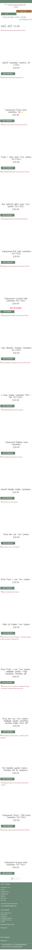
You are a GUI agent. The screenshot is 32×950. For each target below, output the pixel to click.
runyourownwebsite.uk (20, 944)
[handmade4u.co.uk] (16, 6)
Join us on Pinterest (26, 1)
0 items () (23, 11)
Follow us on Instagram (28, 1)
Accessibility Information (6, 918)
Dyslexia (28, 948)
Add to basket (8, 73)
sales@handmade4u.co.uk (25, 19)
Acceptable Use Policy (6, 920)
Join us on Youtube (31, 1)
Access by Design (17, 946)
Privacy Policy (4, 914)
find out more (4, 927)
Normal (23, 948)
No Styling (30, 948)
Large (25, 948)
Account (6, 14)
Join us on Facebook (24, 1)
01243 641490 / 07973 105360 (14, 17)
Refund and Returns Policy (7, 924)
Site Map (3, 921)
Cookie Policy (4, 916)
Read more (7, 311)
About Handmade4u (5, 937)
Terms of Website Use (6, 913)
